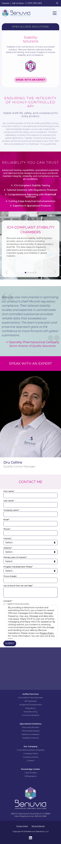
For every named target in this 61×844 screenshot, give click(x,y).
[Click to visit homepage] (16, 13)
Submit (9, 643)
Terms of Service (38, 826)
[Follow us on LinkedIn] (30, 838)
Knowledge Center (30, 769)
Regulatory (30, 708)
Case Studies (31, 772)
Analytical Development (30, 704)
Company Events (30, 757)
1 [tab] (25, 272)
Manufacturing (30, 711)
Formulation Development (30, 697)
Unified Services (30, 694)
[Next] (54, 272)
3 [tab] (30, 272)
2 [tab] (28, 272)
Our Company (30, 746)
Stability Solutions (30, 738)
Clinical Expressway (30, 731)
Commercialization (30, 715)
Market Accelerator (31, 734)
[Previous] (7, 272)
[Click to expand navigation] (54, 13)
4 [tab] (33, 272)
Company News (30, 753)
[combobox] (31, 580)
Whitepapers (31, 776)
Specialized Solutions (30, 724)
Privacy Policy (47, 633)
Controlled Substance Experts (30, 750)
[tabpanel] (30, 246)
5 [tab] (35, 272)
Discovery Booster (30, 727)
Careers (30, 760)
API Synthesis (31, 701)
